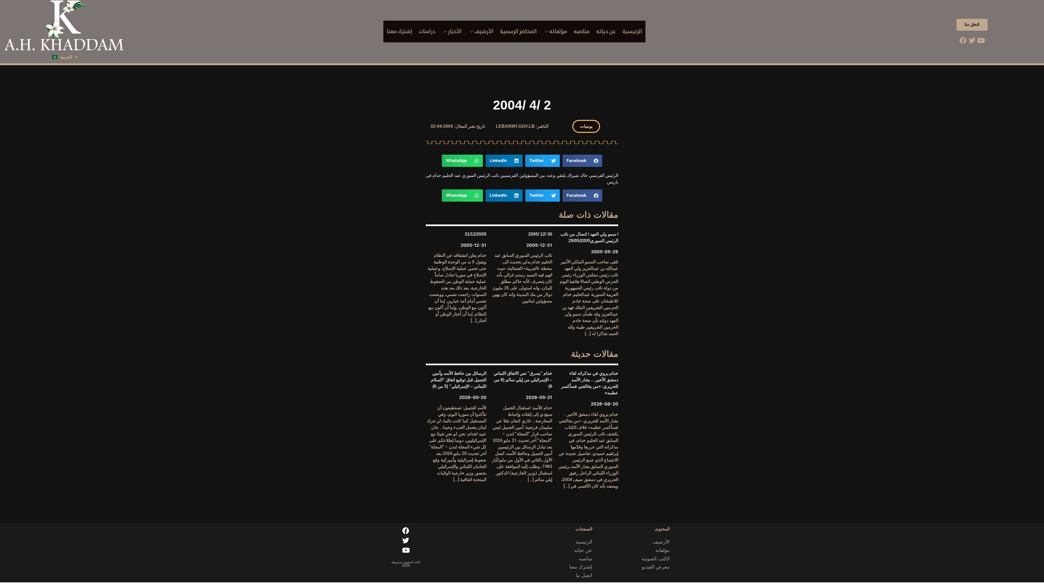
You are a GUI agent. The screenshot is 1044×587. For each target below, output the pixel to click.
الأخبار (455, 31)
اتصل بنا (972, 24)
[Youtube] (981, 40)
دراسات (427, 31)
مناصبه (582, 31)
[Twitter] (972, 40)
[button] (586, 126)
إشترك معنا (399, 31)
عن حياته (606, 31)
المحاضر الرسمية (518, 31)
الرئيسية (632, 31)
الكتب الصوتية (656, 558)
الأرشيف (483, 31)
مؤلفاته (558, 31)
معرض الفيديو (656, 567)
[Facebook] (963, 40)
